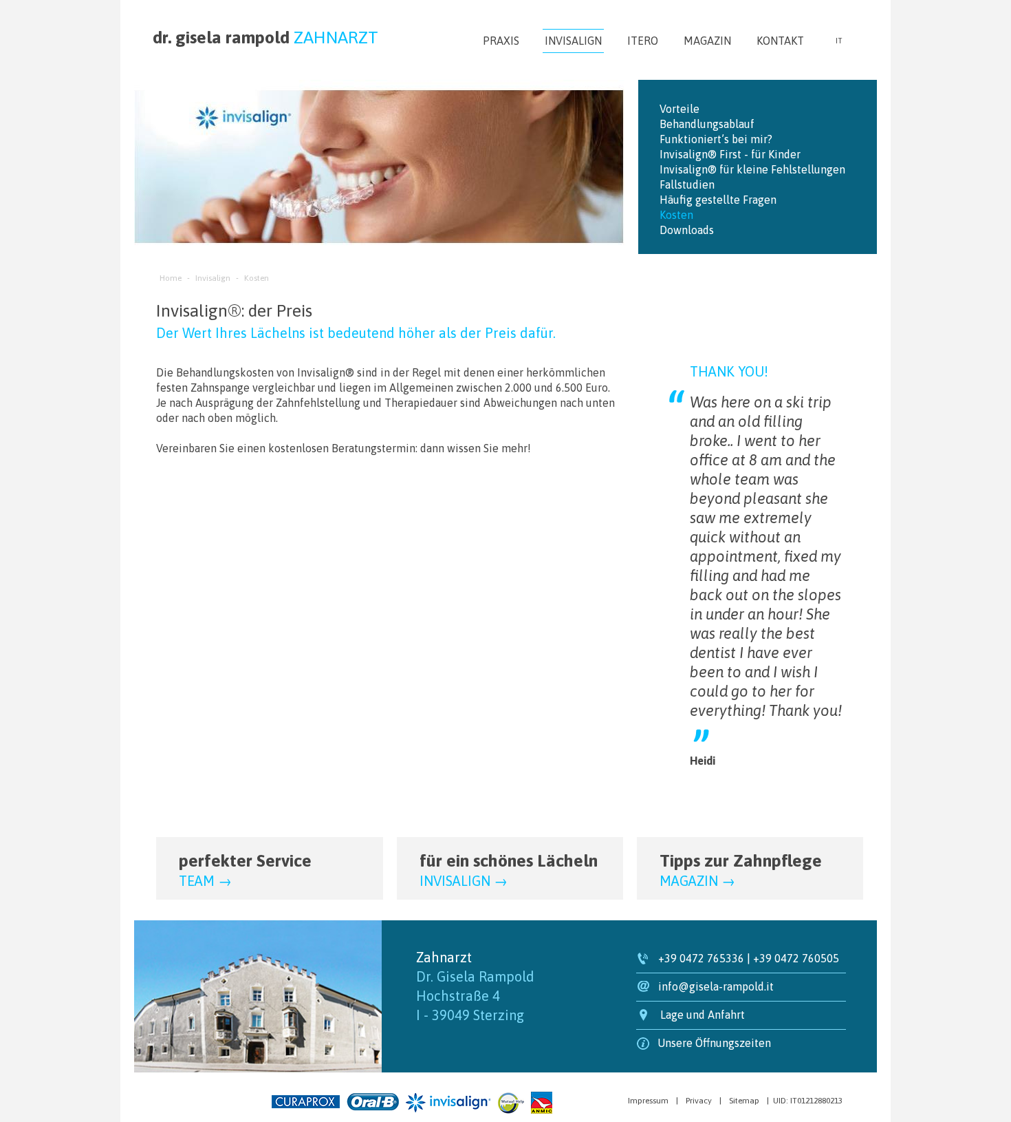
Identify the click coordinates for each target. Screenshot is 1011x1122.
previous (154, 167)
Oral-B (373, 1102)
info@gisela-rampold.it (716, 986)
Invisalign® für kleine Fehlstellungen (752, 169)
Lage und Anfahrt (702, 1014)
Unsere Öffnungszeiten (714, 1043)
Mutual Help (510, 1103)
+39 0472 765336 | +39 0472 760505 (748, 958)
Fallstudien (687, 184)
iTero (642, 40)
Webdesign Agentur (185, 1099)
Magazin (707, 40)
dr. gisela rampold (265, 37)
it (839, 40)
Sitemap (744, 1100)
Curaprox (306, 1101)
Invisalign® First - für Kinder (730, 154)
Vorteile (679, 109)
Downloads (687, 230)
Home (171, 278)
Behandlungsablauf (707, 124)
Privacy (699, 1100)
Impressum (648, 1100)
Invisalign (573, 40)
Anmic (541, 1103)
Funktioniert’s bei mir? (716, 139)
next (604, 167)
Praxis (501, 40)
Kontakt (780, 40)
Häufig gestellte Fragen (718, 199)
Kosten (676, 215)
